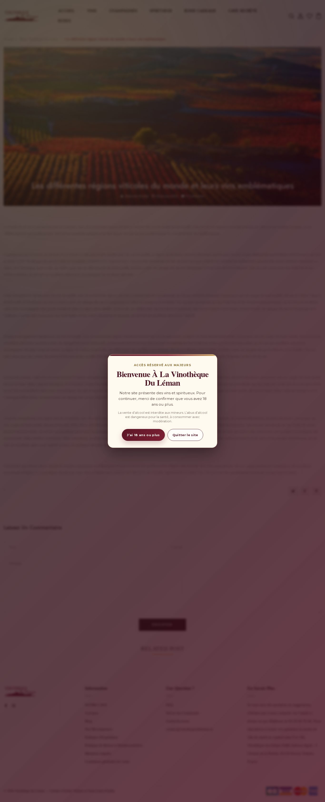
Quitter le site (185, 435)
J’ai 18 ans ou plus (143, 435)
